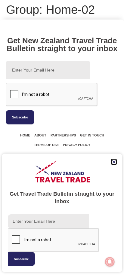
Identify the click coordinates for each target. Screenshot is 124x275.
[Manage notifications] (110, 262)
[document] (62, 137)
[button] (114, 162)
